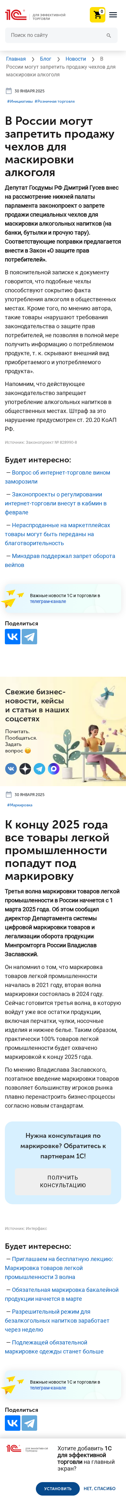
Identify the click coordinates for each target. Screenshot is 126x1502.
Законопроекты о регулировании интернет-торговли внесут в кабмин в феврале (56, 503)
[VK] (11, 769)
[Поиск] (109, 35)
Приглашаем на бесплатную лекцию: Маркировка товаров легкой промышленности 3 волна (59, 1268)
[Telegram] (29, 636)
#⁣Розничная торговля (55, 101)
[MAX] (53, 769)
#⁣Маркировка (19, 805)
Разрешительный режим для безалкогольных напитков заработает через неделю (57, 1320)
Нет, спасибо (100, 1488)
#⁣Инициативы (20, 101)
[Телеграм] (39, 769)
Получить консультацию (63, 1182)
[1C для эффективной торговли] (40, 15)
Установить (57, 1489)
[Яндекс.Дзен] (25, 769)
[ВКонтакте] (12, 636)
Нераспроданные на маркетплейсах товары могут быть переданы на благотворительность (57, 534)
